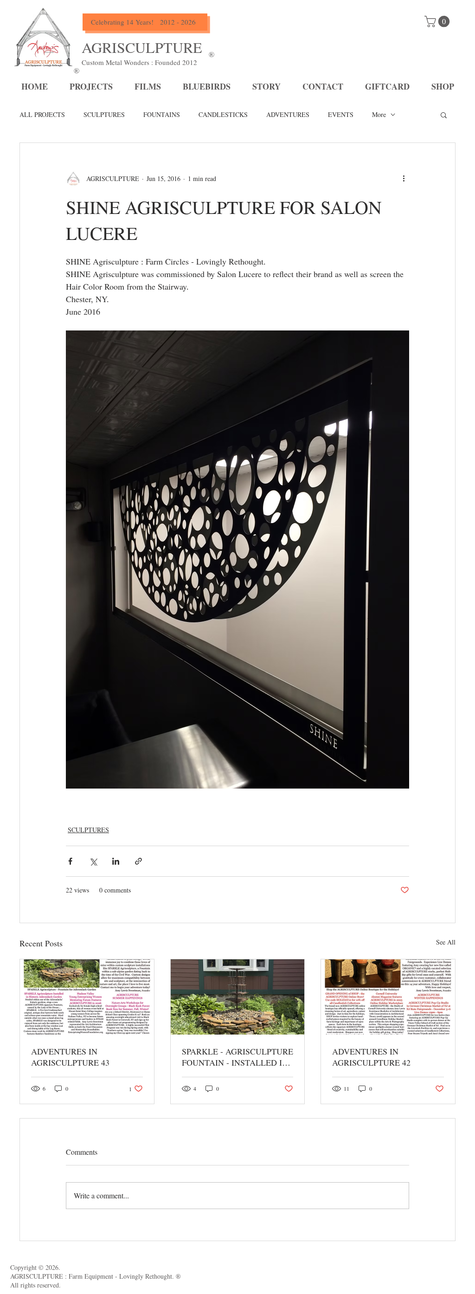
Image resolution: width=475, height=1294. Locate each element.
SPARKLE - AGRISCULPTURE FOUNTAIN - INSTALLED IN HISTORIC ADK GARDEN (237, 1057)
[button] (443, 114)
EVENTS (340, 114)
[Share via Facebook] (70, 861)
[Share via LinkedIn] (115, 861)
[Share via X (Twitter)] (93, 861)
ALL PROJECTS (42, 114)
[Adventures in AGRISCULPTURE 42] (388, 997)
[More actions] (403, 178)
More (379, 114)
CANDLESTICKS (223, 114)
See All (446, 942)
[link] (438, 21)
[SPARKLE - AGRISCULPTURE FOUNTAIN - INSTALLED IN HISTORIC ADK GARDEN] (238, 997)
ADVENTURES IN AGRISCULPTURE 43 (70, 1057)
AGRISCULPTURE (142, 47)
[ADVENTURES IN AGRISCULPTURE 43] (87, 997)
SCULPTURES (104, 114)
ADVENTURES (287, 114)
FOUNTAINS (161, 114)
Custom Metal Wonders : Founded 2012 (139, 62)
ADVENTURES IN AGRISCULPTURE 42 (371, 1057)
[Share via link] (138, 861)
